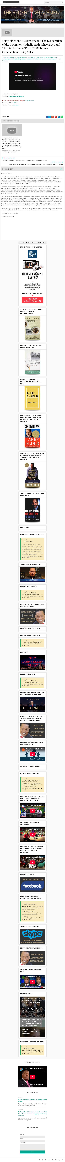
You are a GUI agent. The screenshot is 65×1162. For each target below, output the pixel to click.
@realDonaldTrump (28, 911)
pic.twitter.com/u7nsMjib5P (30, 785)
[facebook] (42, 1160)
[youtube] (59, 1160)
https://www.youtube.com (16, 96)
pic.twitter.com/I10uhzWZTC (32, 642)
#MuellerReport (26, 906)
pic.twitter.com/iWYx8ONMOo (31, 1050)
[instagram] (49, 1160)
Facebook (16, 105)
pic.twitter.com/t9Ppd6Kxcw (30, 594)
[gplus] (46, 1160)
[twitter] (39, 1160)
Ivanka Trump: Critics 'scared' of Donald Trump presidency (31, 1031)
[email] (56, 1160)
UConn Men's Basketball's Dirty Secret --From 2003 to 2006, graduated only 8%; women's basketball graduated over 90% (32, 1023)
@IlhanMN (30, 541)
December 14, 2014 (36, 788)
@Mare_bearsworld (30, 780)
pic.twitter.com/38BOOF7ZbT (30, 682)
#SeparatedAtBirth (29, 593)
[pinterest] (62, 1160)
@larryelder (25, 783)
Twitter (16, 103)
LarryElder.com (29, 100)
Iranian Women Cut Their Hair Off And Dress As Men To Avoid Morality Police (32, 1001)
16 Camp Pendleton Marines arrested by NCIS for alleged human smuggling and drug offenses (32, 1113)
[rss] (52, 1160)
